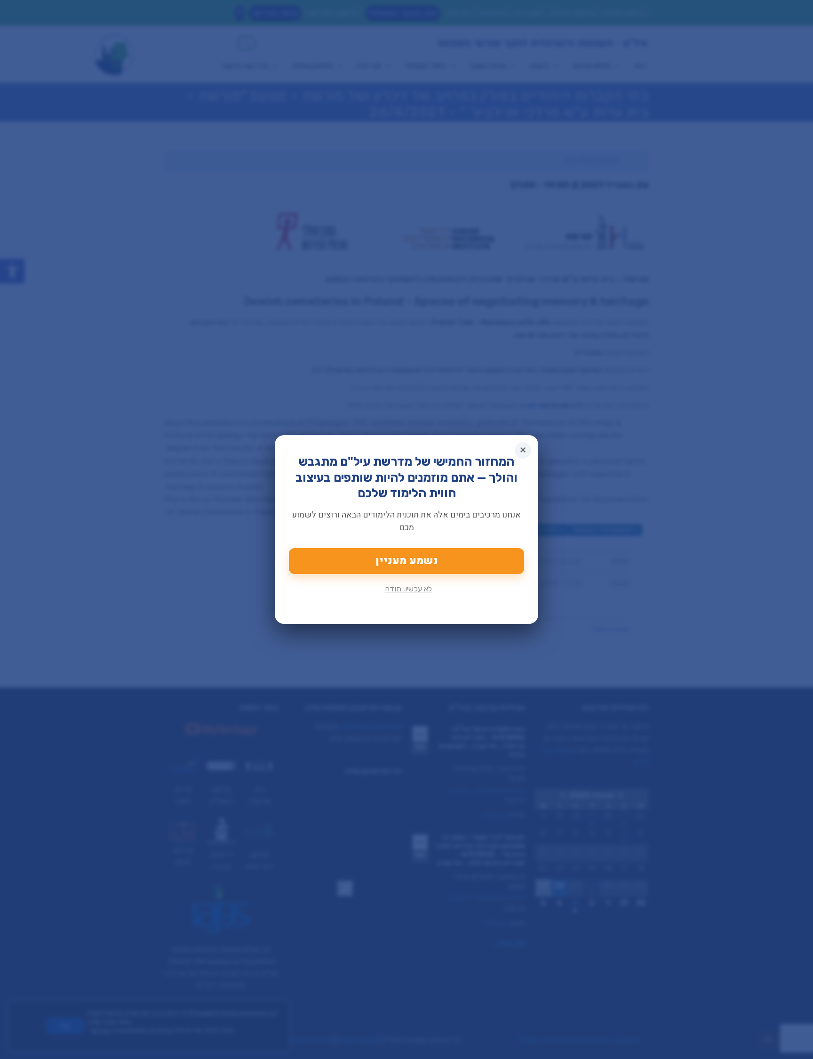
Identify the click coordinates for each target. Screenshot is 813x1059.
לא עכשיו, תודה (408, 588)
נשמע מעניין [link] (406, 560)
